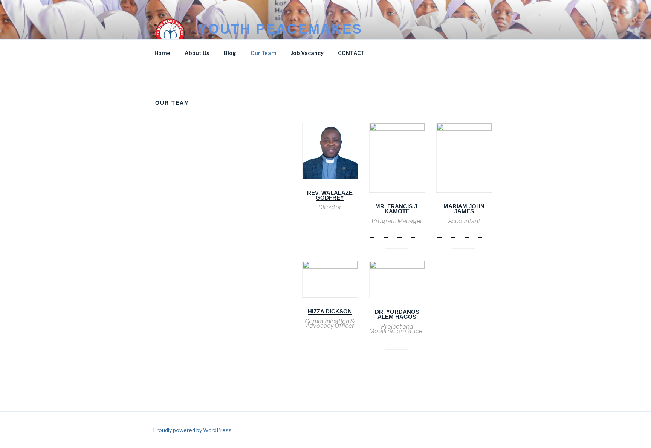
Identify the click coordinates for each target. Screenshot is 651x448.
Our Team (264, 53)
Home (162, 53)
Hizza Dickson (330, 311)
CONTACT (351, 53)
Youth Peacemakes (280, 29)
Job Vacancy (307, 53)
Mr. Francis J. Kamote (397, 208)
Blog (230, 53)
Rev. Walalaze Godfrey (330, 195)
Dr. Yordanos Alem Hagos (397, 314)
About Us (197, 53)
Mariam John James (463, 208)
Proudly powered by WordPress (192, 430)
